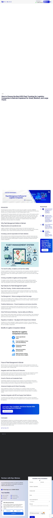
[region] (13, 508)
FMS (2, 93)
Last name (42, 482)
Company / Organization (34, 486)
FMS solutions (32, 214)
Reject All (18, 510)
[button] (39, 1)
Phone (31, 495)
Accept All (13, 513)
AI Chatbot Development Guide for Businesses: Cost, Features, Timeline (48, 233)
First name (31, 482)
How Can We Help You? (34, 499)
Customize (8, 510)
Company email (32, 490)
